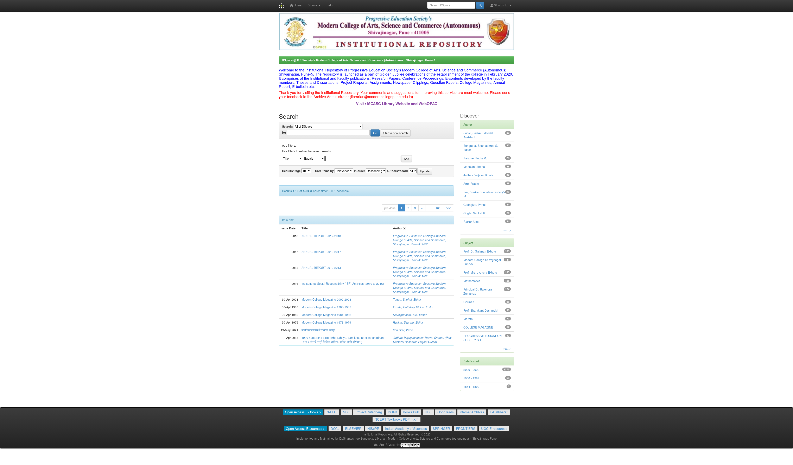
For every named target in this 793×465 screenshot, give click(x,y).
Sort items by (324, 171)
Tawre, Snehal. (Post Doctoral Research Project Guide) (422, 340)
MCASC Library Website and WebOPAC (402, 103)
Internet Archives (471, 412)
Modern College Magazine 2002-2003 (326, 299)
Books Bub (411, 412)
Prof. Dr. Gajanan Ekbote (479, 251)
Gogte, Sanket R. (474, 213)
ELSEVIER (353, 428)
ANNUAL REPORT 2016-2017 (321, 252)
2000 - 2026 (471, 370)
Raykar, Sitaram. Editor (408, 322)
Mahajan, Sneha (474, 167)
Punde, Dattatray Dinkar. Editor (413, 307)
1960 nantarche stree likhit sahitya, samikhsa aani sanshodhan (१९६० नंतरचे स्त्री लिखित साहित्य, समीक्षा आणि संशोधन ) (343, 340)
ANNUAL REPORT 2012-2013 (321, 268)
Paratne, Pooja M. (475, 158)
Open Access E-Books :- (303, 412)
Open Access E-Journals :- (305, 428)
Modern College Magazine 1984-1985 (326, 307)
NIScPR (373, 428)
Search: (287, 126)
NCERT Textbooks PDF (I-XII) (396, 419)
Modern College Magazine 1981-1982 (326, 315)
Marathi (468, 319)
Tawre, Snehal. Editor (407, 299)
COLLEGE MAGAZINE (478, 327)
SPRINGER (441, 428)
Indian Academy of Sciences (406, 428)
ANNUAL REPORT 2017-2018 (321, 236)
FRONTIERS (465, 428)
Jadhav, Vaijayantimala (408, 338)
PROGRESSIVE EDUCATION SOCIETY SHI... (482, 338)
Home (297, 5)
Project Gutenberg (368, 412)
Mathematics (471, 281)
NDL (346, 412)
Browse (313, 5)
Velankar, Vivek (403, 330)
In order (359, 171)
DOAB (392, 412)
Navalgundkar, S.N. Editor (410, 315)
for (284, 132)
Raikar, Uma (471, 221)
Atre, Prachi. (471, 183)
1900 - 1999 (471, 378)
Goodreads (445, 412)
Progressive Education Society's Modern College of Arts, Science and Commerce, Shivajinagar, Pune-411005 (419, 240)
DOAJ (335, 428)
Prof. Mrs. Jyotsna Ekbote (480, 272)
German (468, 302)
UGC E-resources (494, 428)
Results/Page (291, 171)
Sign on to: (501, 5)
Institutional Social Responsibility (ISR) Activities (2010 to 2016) (343, 283)
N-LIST (331, 412)
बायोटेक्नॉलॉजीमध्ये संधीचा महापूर (318, 330)
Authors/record (397, 171)
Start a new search (395, 133)
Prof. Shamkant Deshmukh (481, 310)
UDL (428, 412)
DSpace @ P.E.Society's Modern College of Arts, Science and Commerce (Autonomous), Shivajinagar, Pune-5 (358, 60)
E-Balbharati (499, 412)
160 (438, 208)
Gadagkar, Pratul (474, 205)
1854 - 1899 (471, 386)
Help (329, 5)
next (448, 208)
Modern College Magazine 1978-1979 (326, 322)
